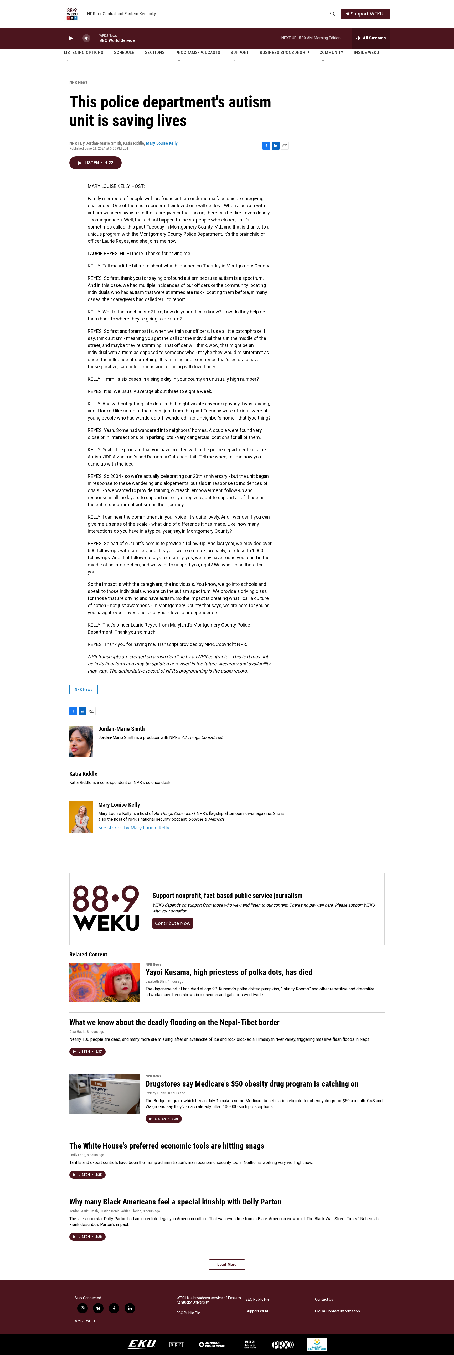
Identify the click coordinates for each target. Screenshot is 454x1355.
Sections (155, 52)
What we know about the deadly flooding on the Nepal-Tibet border (174, 1022)
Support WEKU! (368, 14)
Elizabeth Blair (156, 981)
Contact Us (324, 1299)
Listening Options (84, 52)
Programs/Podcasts (198, 52)
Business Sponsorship (284, 52)
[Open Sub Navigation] (68, 61)
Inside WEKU (366, 52)
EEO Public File (258, 1299)
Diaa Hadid (77, 1032)
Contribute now (172, 923)
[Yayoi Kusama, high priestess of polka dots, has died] (104, 982)
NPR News (78, 82)
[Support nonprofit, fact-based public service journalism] (106, 909)
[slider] (95, 38)
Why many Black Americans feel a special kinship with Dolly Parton (175, 1201)
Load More (227, 1264)
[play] (70, 38)
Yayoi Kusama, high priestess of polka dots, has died (229, 972)
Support (240, 52)
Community (331, 52)
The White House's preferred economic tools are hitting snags (166, 1145)
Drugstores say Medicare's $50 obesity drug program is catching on (252, 1083)
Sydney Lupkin (156, 1093)
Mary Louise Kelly (162, 143)
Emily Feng (77, 1155)
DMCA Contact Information (337, 1311)
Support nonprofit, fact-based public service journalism (227, 895)
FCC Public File (188, 1313)
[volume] (86, 38)
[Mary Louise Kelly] (81, 817)
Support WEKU (258, 1311)
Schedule (124, 52)
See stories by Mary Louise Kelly (133, 827)
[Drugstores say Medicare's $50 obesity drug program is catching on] (104, 1094)
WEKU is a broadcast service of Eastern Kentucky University (209, 1300)
